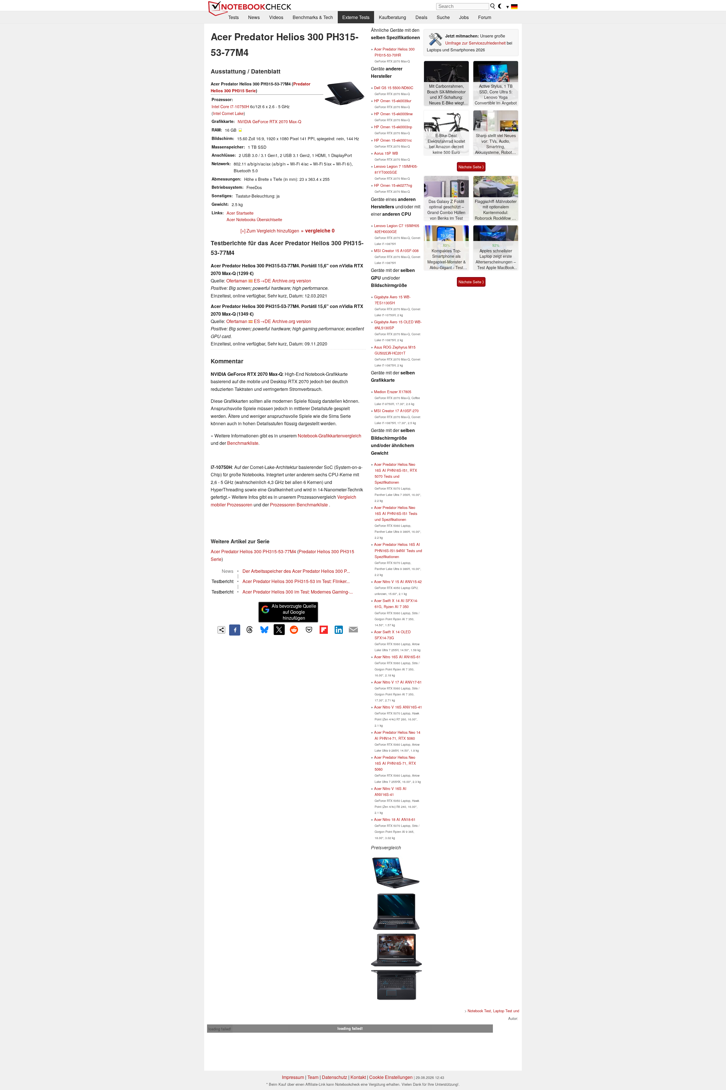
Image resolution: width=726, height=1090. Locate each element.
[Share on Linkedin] (338, 629)
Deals (421, 17)
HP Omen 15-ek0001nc (393, 140)
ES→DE (262, 280)
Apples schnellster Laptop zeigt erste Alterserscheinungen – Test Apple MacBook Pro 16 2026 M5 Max (496, 259)
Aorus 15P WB (386, 153)
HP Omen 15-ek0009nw (393, 113)
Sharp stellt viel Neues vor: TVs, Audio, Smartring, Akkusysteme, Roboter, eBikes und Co (495, 144)
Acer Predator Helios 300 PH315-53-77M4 (253, 551)
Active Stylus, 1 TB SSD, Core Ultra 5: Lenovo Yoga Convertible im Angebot (496, 94)
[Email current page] (353, 629)
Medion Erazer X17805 (392, 391)
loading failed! (219, 1029)
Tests (233, 17)
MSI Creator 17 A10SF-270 (396, 410)
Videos (276, 17)
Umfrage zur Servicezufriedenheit (475, 43)
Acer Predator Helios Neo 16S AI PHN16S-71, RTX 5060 (395, 763)
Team (312, 1077)
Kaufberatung (392, 17)
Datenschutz (334, 1077)
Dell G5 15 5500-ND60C (393, 87)
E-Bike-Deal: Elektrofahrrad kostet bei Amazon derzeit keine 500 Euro (446, 144)
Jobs (464, 17)
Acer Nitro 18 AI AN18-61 (394, 819)
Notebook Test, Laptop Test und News (498, 1010)
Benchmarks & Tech (313, 17)
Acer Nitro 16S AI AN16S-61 (397, 656)
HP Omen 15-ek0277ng (393, 185)
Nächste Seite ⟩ (471, 166)
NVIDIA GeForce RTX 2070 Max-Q (269, 121)
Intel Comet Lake (228, 113)
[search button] (492, 6)
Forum (484, 17)
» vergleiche (318, 230)
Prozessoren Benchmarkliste (299, 504)
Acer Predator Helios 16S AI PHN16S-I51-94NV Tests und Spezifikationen (398, 550)
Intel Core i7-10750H (230, 106)
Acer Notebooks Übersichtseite (254, 219)
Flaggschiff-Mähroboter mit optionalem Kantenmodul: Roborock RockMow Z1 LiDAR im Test (496, 210)
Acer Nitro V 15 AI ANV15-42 (398, 581)
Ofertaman (236, 280)
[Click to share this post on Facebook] (234, 629)
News (254, 17)
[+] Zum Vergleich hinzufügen (269, 230)
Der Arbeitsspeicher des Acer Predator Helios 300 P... (296, 571)
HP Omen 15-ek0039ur (392, 100)
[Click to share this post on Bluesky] (264, 629)
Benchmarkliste (242, 443)
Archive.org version (291, 280)
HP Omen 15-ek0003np (393, 126)
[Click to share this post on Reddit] (294, 629)
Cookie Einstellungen (391, 1077)
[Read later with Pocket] (308, 629)
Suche (443, 17)
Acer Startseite (240, 213)
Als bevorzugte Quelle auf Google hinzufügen (294, 612)
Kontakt (358, 1077)
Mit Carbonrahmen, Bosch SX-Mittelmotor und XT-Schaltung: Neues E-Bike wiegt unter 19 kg (446, 94)
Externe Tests (356, 17)
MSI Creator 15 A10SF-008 (396, 250)
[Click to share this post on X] (279, 629)
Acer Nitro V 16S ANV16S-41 (398, 707)
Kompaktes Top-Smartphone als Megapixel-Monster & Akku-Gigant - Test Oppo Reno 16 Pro (446, 259)
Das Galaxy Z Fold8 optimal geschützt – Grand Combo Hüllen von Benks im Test (446, 210)
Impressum (293, 1077)
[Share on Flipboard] (323, 629)
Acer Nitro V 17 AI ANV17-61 (398, 682)
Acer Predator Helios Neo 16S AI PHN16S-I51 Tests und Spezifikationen (395, 513)
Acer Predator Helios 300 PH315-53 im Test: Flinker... (296, 581)
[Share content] (221, 630)
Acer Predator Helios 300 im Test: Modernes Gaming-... (297, 591)
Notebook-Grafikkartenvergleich (329, 435)
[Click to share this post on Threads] (249, 629)
